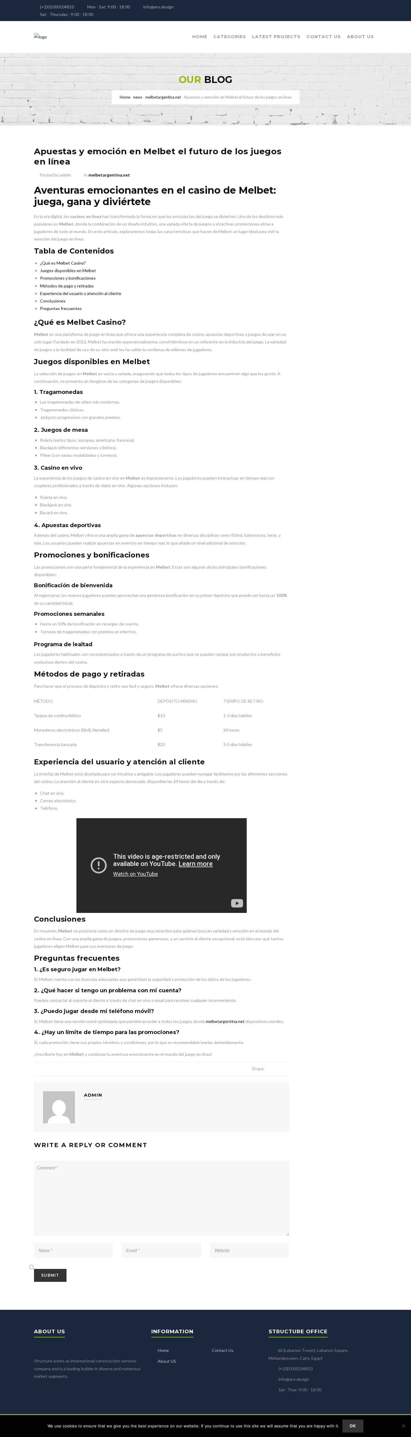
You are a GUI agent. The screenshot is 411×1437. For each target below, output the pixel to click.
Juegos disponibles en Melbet (68, 270)
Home (199, 36)
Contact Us (324, 36)
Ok (353, 1426)
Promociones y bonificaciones (68, 278)
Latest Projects (276, 36)
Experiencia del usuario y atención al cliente (80, 293)
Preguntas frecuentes (61, 308)
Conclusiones (53, 300)
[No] (403, 1426)
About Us (360, 36)
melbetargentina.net (109, 174)
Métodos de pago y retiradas (67, 285)
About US (167, 1361)
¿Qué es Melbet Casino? (63, 263)
